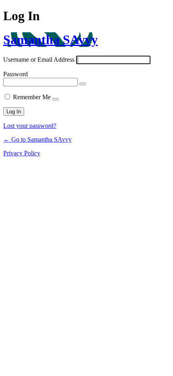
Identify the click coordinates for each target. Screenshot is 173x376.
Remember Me (32, 97)
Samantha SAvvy (50, 39)
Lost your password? (29, 125)
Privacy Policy (21, 153)
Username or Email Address (38, 59)
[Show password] (82, 84)
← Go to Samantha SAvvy (37, 139)
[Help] (55, 99)
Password (15, 74)
